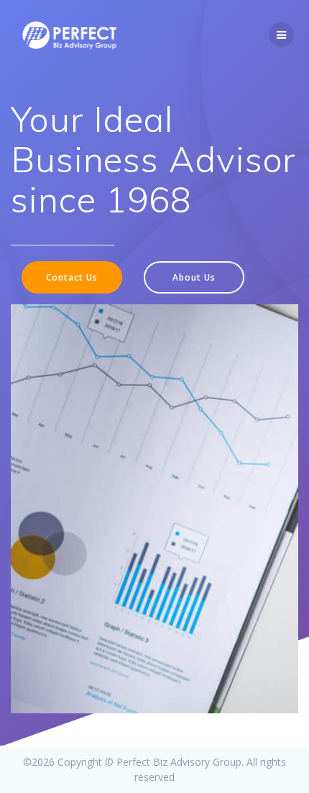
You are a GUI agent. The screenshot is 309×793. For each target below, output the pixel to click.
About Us (194, 277)
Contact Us (72, 277)
